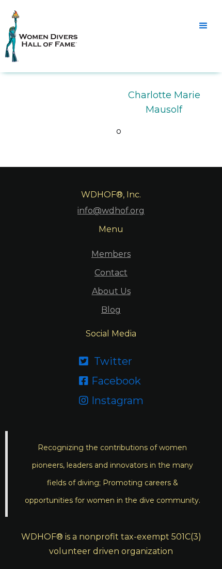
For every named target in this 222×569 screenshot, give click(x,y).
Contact (111, 273)
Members (111, 254)
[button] (202, 24)
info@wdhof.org (111, 211)
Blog (111, 310)
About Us (111, 291)
